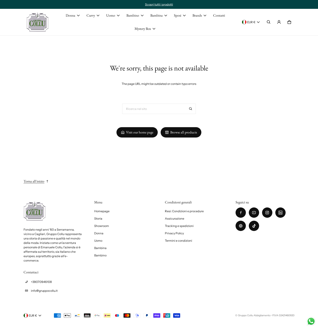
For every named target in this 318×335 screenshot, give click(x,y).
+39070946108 (41, 282)
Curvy (90, 15)
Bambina (156, 15)
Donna (70, 15)
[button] (269, 22)
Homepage (101, 211)
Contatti (219, 15)
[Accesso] (279, 22)
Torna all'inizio (34, 181)
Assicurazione (174, 218)
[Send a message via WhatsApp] (311, 321)
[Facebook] (241, 212)
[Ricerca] (191, 109)
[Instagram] (267, 212)
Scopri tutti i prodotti (159, 4)
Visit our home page (139, 132)
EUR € (251, 22)
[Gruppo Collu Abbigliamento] (37, 22)
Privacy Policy (174, 233)
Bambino (132, 15)
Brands (197, 15)
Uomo (110, 15)
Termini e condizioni (178, 240)
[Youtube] (254, 212)
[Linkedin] (280, 212)
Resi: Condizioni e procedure (184, 211)
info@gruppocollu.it (44, 290)
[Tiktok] (254, 226)
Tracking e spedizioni (179, 226)
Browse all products (183, 132)
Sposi (177, 15)
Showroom (101, 226)
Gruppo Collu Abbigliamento (254, 315)
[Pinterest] (241, 226)
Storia (98, 218)
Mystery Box (143, 28)
